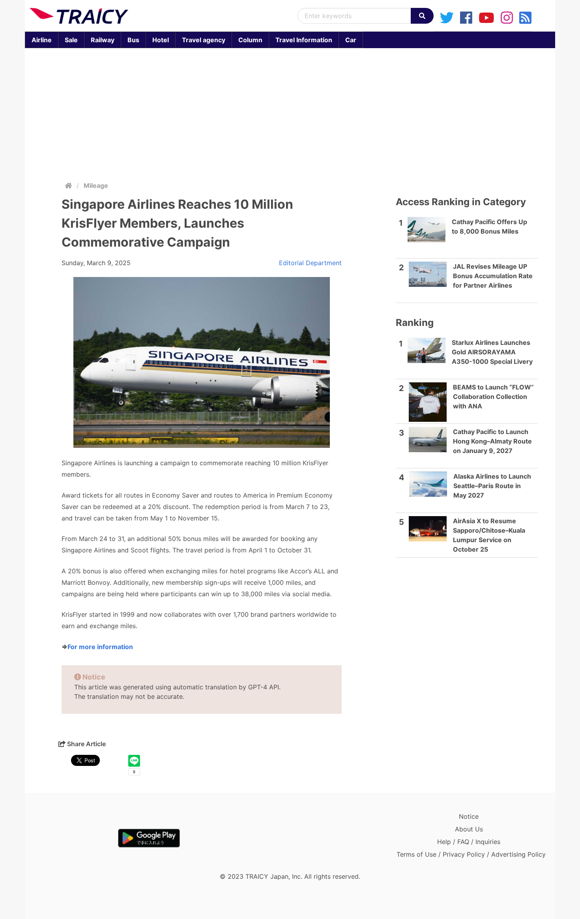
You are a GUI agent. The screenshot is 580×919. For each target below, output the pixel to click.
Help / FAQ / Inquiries (468, 842)
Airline (42, 40)
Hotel (160, 40)
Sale (71, 40)
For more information (100, 647)
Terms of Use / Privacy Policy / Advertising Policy (471, 854)
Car (350, 40)
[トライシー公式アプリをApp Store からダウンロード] (75, 838)
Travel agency (203, 40)
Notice (469, 816)
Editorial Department (310, 263)
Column (250, 40)
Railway (102, 40)
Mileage (96, 185)
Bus (133, 40)
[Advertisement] (290, 113)
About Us (469, 829)
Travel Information (303, 40)
